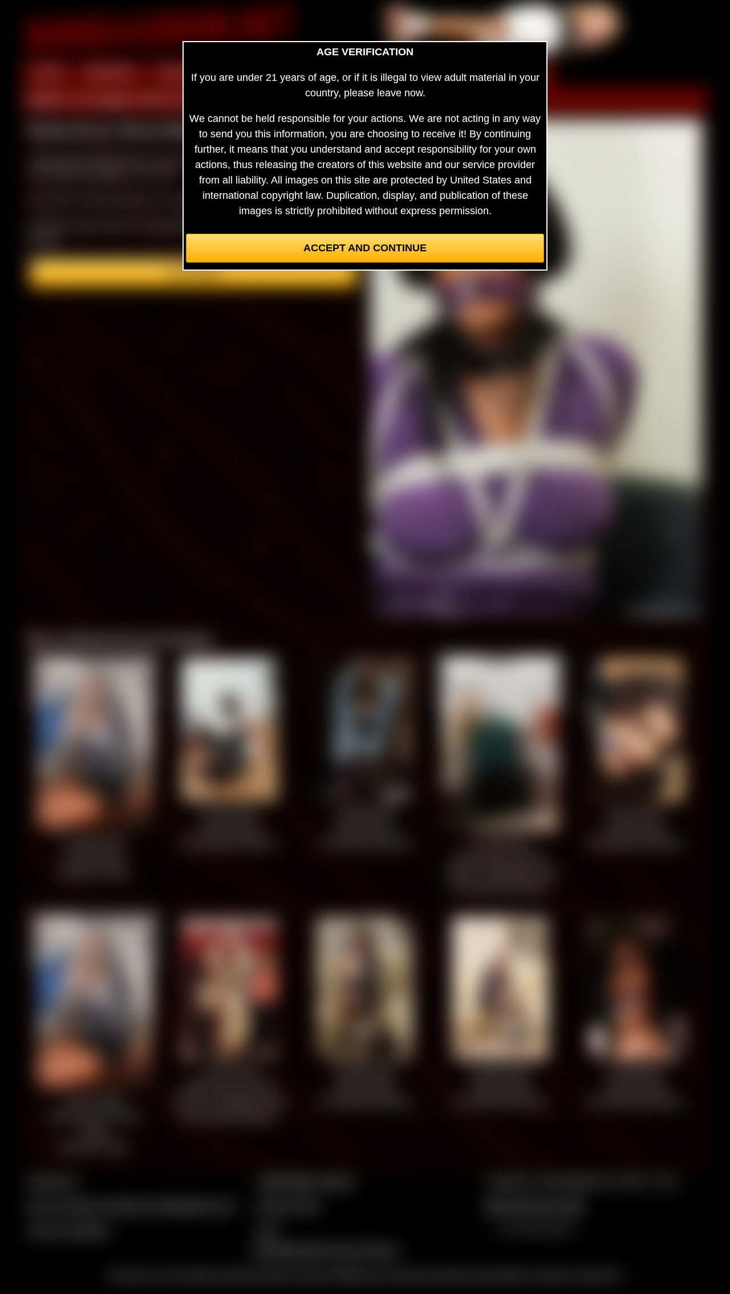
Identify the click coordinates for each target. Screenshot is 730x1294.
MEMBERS (110, 73)
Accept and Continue (365, 248)
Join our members (68, 1230)
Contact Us (52, 1181)
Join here (193, 273)
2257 (267, 1230)
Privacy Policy (288, 1205)
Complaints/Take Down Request (325, 1250)
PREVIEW (180, 73)
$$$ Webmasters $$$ (534, 1205)
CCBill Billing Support (305, 1181)
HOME (47, 73)
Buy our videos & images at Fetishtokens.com (131, 1205)
